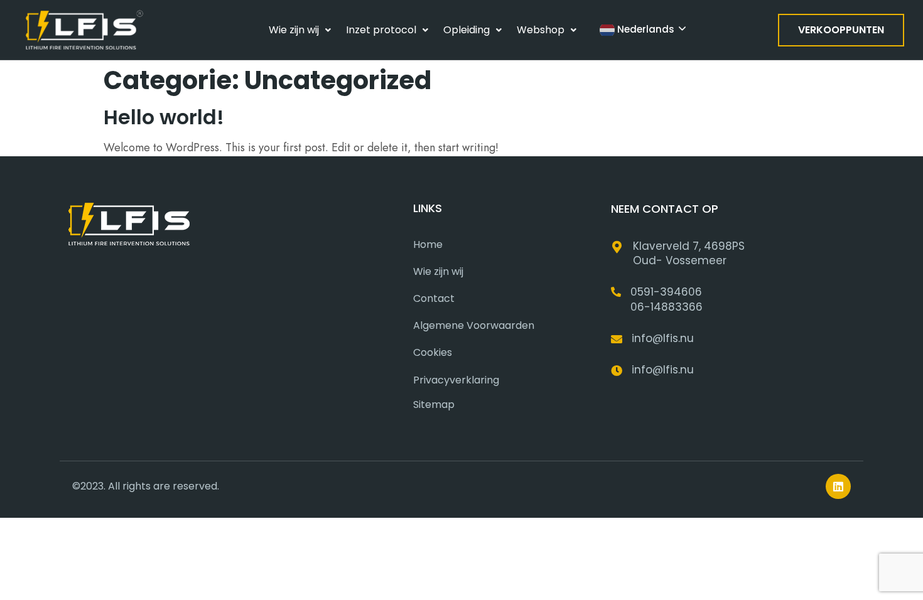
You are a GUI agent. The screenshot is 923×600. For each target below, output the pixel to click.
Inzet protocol (381, 30)
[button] (299, 30)
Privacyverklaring (456, 380)
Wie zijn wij (294, 30)
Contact (434, 298)
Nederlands (644, 29)
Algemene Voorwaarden (473, 325)
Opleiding (466, 30)
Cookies (432, 352)
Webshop (540, 30)
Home (428, 244)
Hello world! (164, 117)
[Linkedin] (838, 486)
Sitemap (434, 404)
